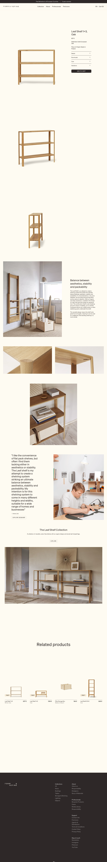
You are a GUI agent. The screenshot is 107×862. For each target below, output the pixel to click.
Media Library (76, 807)
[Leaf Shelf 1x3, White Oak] (16, 687)
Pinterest (75, 845)
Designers (75, 791)
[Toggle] (89, 53)
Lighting (57, 798)
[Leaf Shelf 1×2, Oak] (41, 687)
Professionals (56, 6)
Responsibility (76, 788)
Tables (57, 793)
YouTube (75, 847)
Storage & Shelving (61, 796)
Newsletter (75, 840)
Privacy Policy (76, 831)
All (56, 786)
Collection (40, 6)
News (57, 788)
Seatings (58, 791)
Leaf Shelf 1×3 (9, 702)
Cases (74, 804)
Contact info (76, 817)
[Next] (102, 689)
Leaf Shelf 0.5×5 (84, 702)
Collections (58, 784)
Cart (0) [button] (101, 6)
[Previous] (4, 689)
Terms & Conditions (78, 827)
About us (75, 786)
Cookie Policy (76, 829)
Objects (57, 800)
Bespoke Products (78, 802)
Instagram (75, 842)
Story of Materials (77, 793)
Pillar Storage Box (60, 702)
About (48, 6)
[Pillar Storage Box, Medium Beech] (66, 687)
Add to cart (81, 71)
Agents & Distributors (76, 823)
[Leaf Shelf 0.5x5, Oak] (91, 687)
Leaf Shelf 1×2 (34, 702)
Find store (66, 6)
